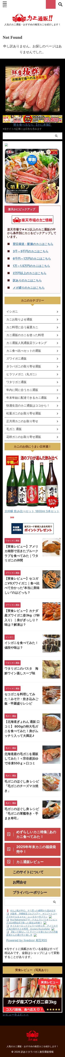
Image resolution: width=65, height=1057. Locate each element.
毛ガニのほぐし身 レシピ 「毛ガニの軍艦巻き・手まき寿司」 (22, 813)
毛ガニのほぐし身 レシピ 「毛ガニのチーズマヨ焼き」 (22, 786)
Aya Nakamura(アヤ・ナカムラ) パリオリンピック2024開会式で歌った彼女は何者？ (31, 921)
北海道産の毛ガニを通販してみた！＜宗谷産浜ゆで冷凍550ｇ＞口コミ (21, 758)
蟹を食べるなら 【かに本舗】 (32, 124)
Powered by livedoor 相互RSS (26, 940)
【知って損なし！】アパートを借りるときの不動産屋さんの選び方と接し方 (32, 933)
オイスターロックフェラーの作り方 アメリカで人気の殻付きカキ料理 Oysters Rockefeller (32, 927)
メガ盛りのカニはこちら (29, 287)
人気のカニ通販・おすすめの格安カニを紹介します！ (32, 1046)
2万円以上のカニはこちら (29, 273)
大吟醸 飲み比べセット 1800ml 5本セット (32, 511)
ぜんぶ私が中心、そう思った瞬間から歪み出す (33, 910)
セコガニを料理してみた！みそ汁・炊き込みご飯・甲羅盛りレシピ (21, 698)
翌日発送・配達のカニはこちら (33, 244)
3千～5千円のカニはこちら (30, 251)
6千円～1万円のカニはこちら (32, 258)
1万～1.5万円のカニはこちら (31, 266)
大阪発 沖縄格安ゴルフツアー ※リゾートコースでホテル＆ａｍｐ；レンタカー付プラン (31, 915)
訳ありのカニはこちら (27, 280)
